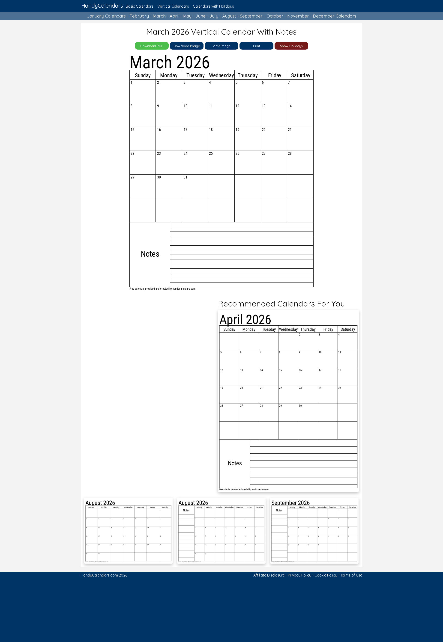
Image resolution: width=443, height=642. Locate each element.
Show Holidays (291, 46)
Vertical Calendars (173, 6)
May (187, 16)
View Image (221, 46)
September (251, 16)
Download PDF (151, 46)
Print (256, 46)
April (174, 16)
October (274, 16)
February (139, 16)
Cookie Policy (325, 575)
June (200, 16)
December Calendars (334, 16)
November (298, 16)
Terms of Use (351, 575)
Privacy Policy (299, 575)
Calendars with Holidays (213, 6)
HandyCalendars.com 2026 (104, 575)
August (229, 16)
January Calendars (106, 16)
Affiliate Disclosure (269, 575)
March (159, 16)
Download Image (187, 46)
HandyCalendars (102, 5)
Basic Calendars (139, 6)
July (214, 16)
